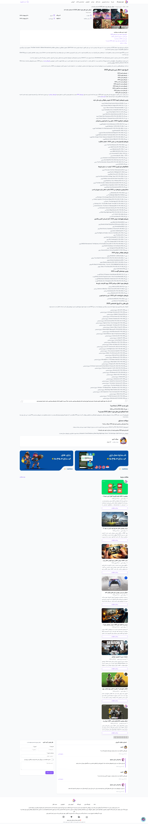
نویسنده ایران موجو (121, 659)
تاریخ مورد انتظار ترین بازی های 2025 (119, 34)
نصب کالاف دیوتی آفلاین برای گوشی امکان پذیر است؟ (115, 560)
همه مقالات (22, 477)
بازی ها (112, 2)
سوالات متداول (123, 43)
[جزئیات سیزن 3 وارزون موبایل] (115, 647)
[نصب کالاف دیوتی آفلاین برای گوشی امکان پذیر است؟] (115, 551)
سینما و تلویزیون (106, 2)
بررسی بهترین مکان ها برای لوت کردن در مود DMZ (115, 528)
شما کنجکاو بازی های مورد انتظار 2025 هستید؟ (116, 41)
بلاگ (124, 6)
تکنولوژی (88, 2)
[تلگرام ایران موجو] (71, 817)
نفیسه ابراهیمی (122, 723)
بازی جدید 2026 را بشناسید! (120, 39)
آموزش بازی (70, 804)
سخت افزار (98, 2)
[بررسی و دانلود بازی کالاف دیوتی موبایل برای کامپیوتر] (115, 615)
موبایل (92, 2)
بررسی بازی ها (119, 6)
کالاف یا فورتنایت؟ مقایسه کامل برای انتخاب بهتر (115, 689)
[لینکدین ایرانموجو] (79, 817)
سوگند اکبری (115, 439)
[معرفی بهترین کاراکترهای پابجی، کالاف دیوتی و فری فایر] (115, 712)
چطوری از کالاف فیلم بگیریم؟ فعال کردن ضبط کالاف (115, 496)
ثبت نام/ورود (23, 2)
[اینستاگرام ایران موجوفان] (63, 817)
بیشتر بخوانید (114, 508)
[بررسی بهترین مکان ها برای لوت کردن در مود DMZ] (115, 519)
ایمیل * (34, 746)
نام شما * (52, 746)
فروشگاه (79, 804)
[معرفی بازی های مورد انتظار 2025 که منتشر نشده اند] (110, 19)
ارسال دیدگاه (49, 772)
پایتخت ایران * (50, 753)
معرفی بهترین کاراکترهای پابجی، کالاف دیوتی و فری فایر (115, 721)
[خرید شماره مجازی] (101, 460)
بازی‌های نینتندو (52, 94)
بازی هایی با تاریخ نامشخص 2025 (119, 36)
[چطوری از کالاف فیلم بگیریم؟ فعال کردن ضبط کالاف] (115, 487)
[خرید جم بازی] (46, 460)
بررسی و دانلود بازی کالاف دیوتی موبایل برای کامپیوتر (115, 625)
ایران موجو (103, 96)
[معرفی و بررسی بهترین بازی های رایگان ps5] (115, 583)
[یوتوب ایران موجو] (87, 817)
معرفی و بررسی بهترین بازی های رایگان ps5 (116, 592)
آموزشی (73, 2)
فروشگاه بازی (87, 804)
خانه (127, 6)
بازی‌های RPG (80, 94)
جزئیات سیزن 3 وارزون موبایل (120, 657)
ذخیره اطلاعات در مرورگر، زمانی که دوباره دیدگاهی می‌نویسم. (37, 759)
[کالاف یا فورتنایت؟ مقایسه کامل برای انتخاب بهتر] (115, 679)
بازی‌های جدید (46, 61)
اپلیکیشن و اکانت (80, 2)
